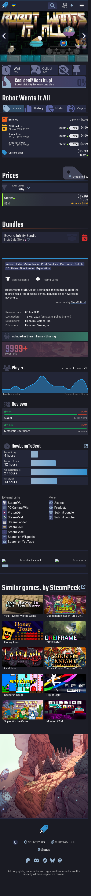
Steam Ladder (17, 522)
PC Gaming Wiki (18, 507)
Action (10, 264)
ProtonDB (14, 512)
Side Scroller (27, 268)
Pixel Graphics (49, 264)
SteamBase (16, 532)
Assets (59, 502)
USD (65, 842)
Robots (79, 264)
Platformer (66, 264)
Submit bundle (64, 512)
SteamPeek (16, 517)
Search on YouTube (21, 541)
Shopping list (80, 176)
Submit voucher (65, 517)
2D (7, 268)
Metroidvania (31, 264)
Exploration (43, 268)
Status (45, 849)
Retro (14, 268)
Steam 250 (15, 527)
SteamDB (14, 502)
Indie (19, 264)
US (36, 842)
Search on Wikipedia (21, 536)
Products (60, 507)
